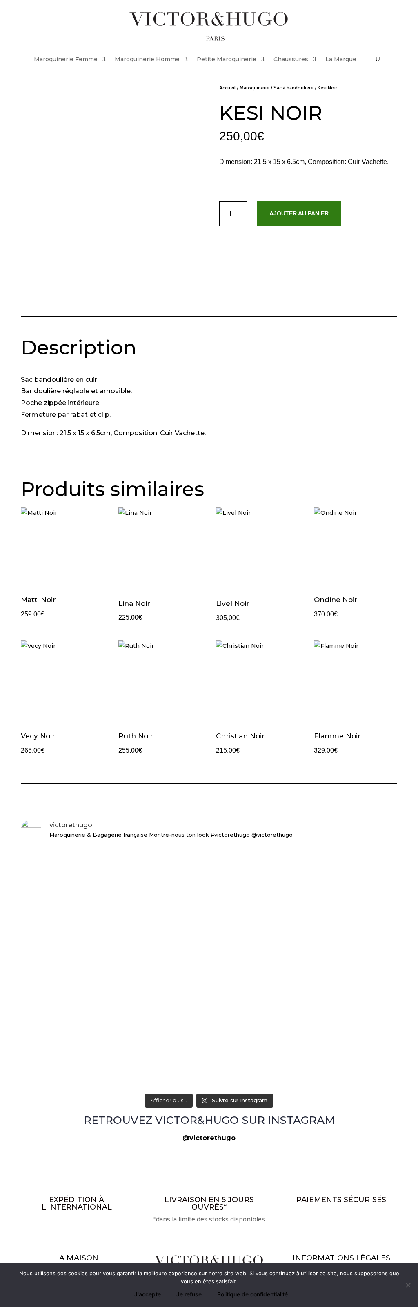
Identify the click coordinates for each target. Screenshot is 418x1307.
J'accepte (147, 1294)
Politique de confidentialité (252, 1294)
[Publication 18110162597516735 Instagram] (82, 1058)
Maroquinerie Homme (147, 59)
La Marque (340, 59)
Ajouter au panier (299, 213)
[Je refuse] (408, 1285)
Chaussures (290, 59)
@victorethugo (209, 1138)
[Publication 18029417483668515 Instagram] (335, 1058)
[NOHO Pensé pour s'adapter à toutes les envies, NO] (209, 1067)
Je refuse (189, 1294)
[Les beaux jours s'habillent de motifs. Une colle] (209, 864)
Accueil (227, 87)
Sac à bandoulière (293, 87)
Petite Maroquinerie (226, 59)
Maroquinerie (254, 87)
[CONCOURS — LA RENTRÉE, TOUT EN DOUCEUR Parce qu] (82, 947)
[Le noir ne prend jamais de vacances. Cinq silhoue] (335, 869)
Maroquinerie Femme (66, 59)
